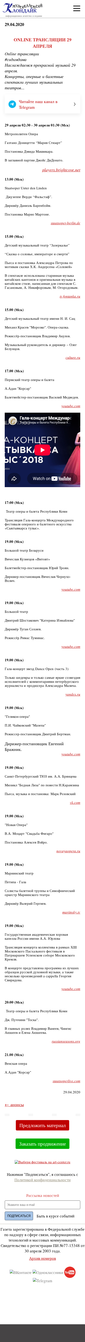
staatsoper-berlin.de (65, 223)
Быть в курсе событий (55, 1216)
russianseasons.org (66, 1041)
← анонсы (14, 1104)
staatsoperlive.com (66, 1080)
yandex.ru (72, 694)
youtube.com (70, 405)
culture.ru (73, 357)
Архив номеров (42, 1258)
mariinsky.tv (71, 912)
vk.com (75, 802)
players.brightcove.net (61, 170)
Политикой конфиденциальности (42, 1179)
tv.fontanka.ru (70, 296)
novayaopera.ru (68, 850)
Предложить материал (42, 1125)
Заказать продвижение (42, 1143)
